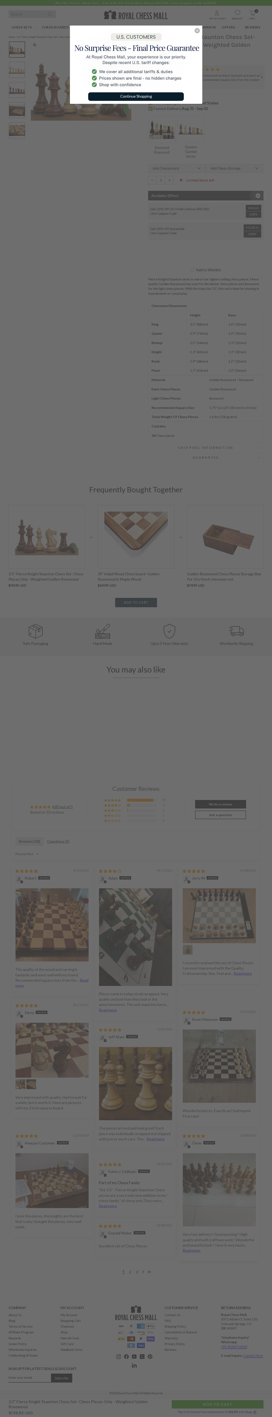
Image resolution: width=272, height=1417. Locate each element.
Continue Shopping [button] (136, 96)
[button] (197, 30)
